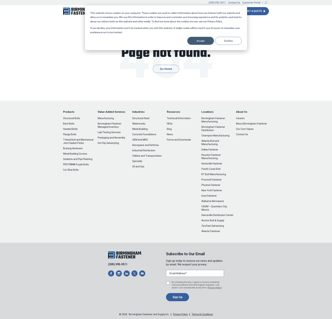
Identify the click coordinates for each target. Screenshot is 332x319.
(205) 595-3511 (217, 2)
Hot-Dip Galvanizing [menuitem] (108, 143)
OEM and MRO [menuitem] (140, 139)
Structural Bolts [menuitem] (71, 118)
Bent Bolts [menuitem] (68, 123)
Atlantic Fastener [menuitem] (210, 231)
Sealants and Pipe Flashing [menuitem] (77, 159)
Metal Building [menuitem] (140, 129)
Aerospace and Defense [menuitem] (145, 145)
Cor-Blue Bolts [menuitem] (71, 169)
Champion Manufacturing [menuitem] (215, 135)
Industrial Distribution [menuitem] (143, 150)
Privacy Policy (214, 287)
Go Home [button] (166, 69)
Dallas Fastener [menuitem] (209, 149)
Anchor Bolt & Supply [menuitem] (212, 220)
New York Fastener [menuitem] (211, 190)
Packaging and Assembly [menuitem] (111, 137)
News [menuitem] (170, 134)
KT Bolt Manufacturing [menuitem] (213, 174)
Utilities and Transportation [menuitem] (147, 155)
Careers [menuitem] (240, 118)
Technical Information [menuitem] (179, 118)
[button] (266, 2)
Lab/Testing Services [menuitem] (109, 132)
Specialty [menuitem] (137, 161)
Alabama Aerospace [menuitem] (212, 201)
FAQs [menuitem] (170, 123)
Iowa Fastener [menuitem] (209, 195)
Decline (228, 40)
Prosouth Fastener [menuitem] (211, 179)
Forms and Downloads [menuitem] (179, 139)
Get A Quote (254, 11)
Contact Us (234, 2)
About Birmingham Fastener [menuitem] (251, 123)
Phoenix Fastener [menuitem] (210, 185)
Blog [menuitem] (169, 129)
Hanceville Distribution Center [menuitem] (217, 215)
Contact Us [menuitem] (242, 134)
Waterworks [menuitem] (138, 123)
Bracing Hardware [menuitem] (73, 148)
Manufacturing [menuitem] (106, 118)
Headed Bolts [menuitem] (70, 129)
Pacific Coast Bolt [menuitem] (210, 169)
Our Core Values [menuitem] (245, 129)
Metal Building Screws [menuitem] (75, 153)
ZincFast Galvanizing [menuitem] (212, 225)
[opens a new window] (111, 273)
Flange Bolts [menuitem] (69, 134)
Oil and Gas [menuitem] (138, 166)
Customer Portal (251, 2)
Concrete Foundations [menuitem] (144, 134)
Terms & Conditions (202, 314)
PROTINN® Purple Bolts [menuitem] (76, 164)
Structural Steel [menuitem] (140, 118)
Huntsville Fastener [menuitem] (211, 163)
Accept (201, 40)
